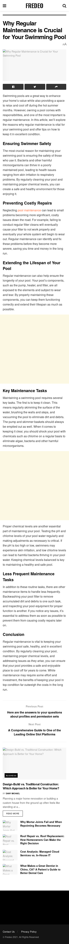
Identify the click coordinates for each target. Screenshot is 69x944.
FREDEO (34, 5)
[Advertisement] (34, 349)
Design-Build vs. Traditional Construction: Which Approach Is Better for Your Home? (31, 786)
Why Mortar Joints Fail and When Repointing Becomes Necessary (41, 823)
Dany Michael (13, 793)
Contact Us (9, 931)
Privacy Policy (29, 931)
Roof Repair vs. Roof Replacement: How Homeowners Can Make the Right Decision (42, 839)
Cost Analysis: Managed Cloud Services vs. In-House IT (39, 853)
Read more (12, 813)
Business (11, 775)
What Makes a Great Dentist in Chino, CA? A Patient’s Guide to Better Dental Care (40, 869)
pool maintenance (29, 210)
